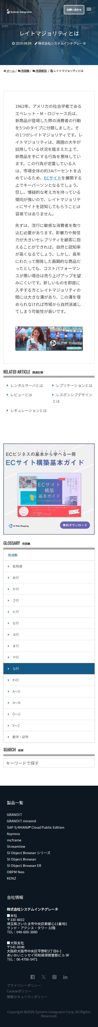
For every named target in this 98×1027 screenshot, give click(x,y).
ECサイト (52, 178)
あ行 (16, 577)
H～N (16, 702)
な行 (16, 623)
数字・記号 (20, 736)
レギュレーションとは (28, 410)
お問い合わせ (74, 9)
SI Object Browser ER (24, 865)
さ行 (16, 600)
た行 (16, 611)
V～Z (16, 725)
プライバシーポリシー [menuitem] (24, 985)
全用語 (17, 566)
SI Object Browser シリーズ (28, 852)
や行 (16, 657)
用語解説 (41, 71)
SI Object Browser (21, 859)
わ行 (16, 680)
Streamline (16, 846)
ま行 (16, 645)
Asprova (13, 833)
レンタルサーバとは (26, 385)
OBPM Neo (15, 871)
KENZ (11, 878)
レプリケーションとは (74, 385)
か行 (16, 589)
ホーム (10, 71)
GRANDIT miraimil (21, 820)
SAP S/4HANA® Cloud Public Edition (35, 827)
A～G (16, 691)
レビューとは (21, 394)
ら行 (16, 668)
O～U (16, 714)
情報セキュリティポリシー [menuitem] (27, 996)
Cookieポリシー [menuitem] (19, 991)
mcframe (14, 840)
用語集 (25, 71)
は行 (16, 634)
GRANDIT (14, 814)
